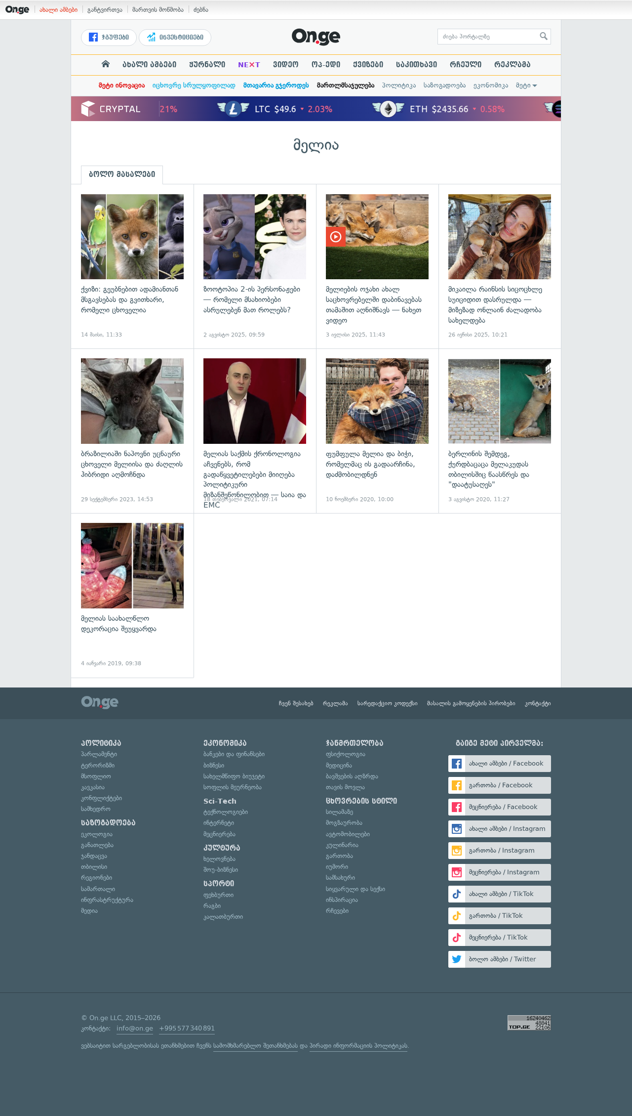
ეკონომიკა (491, 85)
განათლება (97, 845)
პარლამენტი (99, 754)
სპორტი (218, 884)
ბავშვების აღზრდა (352, 776)
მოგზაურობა (344, 822)
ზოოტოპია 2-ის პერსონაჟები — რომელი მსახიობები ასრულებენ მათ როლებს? (255, 266)
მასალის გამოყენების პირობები (471, 703)
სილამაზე (339, 812)
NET (249, 65)
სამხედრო (96, 809)
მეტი (523, 85)
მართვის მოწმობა (158, 9)
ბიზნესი (213, 765)
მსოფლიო (96, 776)
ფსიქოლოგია (345, 754)
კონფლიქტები (101, 798)
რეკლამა (512, 65)
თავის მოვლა (345, 787)
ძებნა (201, 9)
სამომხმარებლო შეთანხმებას (255, 1045)
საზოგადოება (445, 85)
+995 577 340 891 (187, 1028)
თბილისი (94, 866)
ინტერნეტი (218, 822)
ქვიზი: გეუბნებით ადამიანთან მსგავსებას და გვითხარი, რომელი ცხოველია (132, 266)
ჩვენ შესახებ (296, 703)
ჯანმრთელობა (355, 743)
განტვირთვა (104, 9)
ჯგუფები (114, 37)
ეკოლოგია (97, 834)
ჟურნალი (207, 65)
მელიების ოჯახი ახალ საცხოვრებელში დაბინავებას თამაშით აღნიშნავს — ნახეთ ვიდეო (377, 266)
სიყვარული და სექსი (355, 889)
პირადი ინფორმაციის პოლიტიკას (358, 1045)
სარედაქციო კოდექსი (387, 703)
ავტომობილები (348, 834)
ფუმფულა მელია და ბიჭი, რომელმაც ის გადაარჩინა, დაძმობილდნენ (377, 430)
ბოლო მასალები (122, 174)
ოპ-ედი (326, 65)
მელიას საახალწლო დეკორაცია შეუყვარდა (132, 595)
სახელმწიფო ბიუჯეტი (234, 776)
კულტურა (221, 848)
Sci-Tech (220, 801)
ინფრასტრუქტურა (107, 899)
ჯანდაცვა (94, 855)
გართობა (339, 855)
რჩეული (465, 65)
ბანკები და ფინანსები (234, 754)
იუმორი (337, 866)
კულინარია (342, 845)
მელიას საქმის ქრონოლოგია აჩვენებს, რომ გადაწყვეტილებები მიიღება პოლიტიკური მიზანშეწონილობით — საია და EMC (255, 430)
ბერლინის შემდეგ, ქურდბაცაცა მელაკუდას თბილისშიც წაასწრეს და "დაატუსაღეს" (499, 430)
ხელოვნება (219, 858)
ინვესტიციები (180, 37)
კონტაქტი (538, 703)
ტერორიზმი (98, 765)
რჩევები (337, 910)
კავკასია (93, 787)
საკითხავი (416, 65)
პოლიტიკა (399, 85)
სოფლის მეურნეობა (232, 787)
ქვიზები (368, 65)
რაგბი (212, 905)
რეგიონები (96, 877)
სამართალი (98, 889)
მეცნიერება (219, 834)
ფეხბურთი (218, 895)
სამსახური (340, 877)
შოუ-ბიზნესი (220, 869)
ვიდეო (286, 65)
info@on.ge (135, 1028)
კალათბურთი (223, 916)
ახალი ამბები (59, 9)
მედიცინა (339, 765)
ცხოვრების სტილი (361, 801)
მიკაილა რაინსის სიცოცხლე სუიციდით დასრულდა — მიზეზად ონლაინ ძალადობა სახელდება (499, 266)
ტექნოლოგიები (225, 812)
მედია (89, 910)
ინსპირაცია (342, 899)
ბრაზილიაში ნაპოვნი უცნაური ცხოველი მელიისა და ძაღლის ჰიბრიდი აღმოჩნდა (132, 430)
